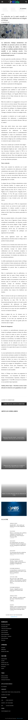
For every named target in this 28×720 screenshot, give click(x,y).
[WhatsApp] (16, 393)
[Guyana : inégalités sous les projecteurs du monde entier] (5, 589)
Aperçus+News (13, 523)
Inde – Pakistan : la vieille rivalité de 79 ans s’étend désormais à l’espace (17, 599)
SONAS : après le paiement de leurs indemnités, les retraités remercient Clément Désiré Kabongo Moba (18, 608)
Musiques (3, 666)
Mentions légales (20, 718)
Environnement (4, 677)
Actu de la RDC (4, 630)
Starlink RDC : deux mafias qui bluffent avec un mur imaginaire (17, 525)
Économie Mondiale (15, 559)
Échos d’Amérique (5, 634)
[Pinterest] (13, 393)
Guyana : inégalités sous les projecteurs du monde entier (16, 589)
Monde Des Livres (5, 664)
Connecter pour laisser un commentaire (14, 403)
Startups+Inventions (5, 679)
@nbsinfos (14, 616)
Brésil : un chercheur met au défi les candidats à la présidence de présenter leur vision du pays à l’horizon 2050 (18, 534)
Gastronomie (4, 658)
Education (12, 541)
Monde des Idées (5, 651)
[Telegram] (25, 393)
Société (2, 660)
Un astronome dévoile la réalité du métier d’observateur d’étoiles (18, 553)
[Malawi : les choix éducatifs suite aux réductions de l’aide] (14, 483)
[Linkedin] (19, 393)
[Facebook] (7, 393)
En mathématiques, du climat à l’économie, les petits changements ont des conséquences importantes (18, 544)
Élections (12, 531)
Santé (2, 14)
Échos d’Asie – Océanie (6, 636)
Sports (2, 668)
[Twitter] (10, 393)
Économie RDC (4, 626)
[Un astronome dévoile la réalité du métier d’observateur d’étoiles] (5, 553)
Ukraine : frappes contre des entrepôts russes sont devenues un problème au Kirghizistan (18, 562)
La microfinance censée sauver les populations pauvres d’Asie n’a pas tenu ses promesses (18, 571)
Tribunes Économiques (6, 628)
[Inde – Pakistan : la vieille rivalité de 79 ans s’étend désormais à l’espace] (5, 598)
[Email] (22, 393)
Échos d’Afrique (4, 632)
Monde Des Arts (4, 662)
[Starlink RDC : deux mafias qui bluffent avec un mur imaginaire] (5, 525)
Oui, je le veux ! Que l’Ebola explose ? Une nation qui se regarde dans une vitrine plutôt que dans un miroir (18, 580)
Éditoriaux (3, 649)
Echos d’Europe (4, 638)
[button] (2, 1)
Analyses (3, 647)
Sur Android (4, 686)
